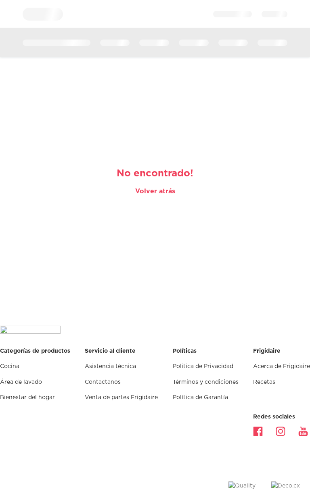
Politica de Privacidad (203, 366)
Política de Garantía (200, 397)
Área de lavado (21, 382)
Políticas (185, 351)
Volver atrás (155, 191)
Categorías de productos (35, 351)
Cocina (9, 366)
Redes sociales (274, 417)
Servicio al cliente (110, 351)
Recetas (264, 382)
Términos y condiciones (206, 382)
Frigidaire (267, 351)
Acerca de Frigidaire (281, 366)
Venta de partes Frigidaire (121, 397)
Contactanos (103, 382)
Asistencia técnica (110, 366)
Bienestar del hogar (27, 397)
